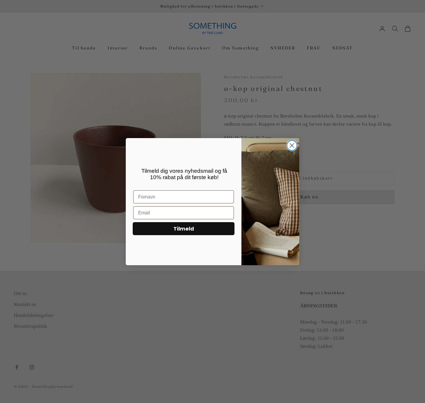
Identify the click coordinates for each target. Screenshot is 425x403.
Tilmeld (183, 228)
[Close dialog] (292, 145)
